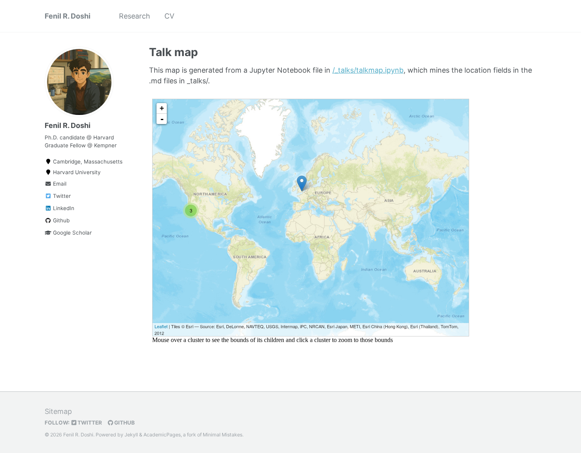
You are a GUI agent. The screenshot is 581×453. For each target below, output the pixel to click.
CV (169, 16)
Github (60, 220)
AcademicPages (162, 435)
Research (134, 16)
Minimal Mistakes (222, 435)
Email (58, 183)
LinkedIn (62, 208)
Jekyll (131, 435)
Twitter (61, 196)
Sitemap (58, 411)
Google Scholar (71, 232)
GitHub (124, 422)
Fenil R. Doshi (68, 16)
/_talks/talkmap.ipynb (368, 70)
